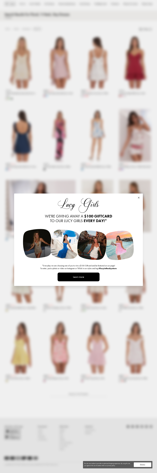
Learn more (78, 277)
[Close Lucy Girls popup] (138, 197)
